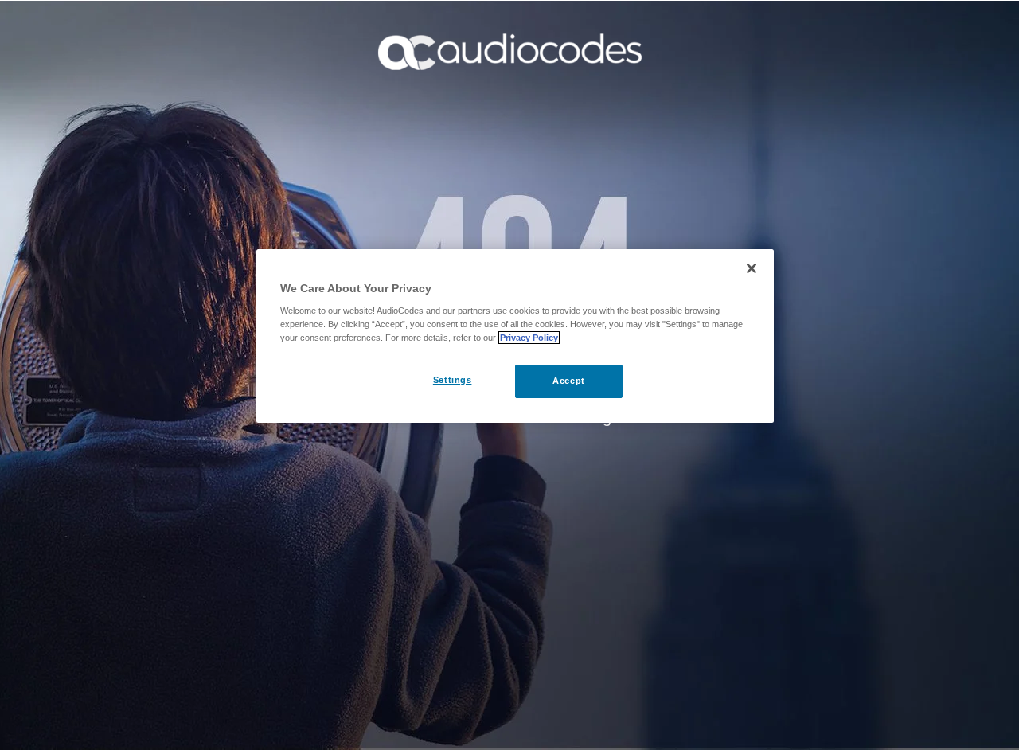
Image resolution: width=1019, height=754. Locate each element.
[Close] (751, 268)
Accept (568, 380)
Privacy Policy (529, 337)
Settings (452, 380)
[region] (515, 336)
